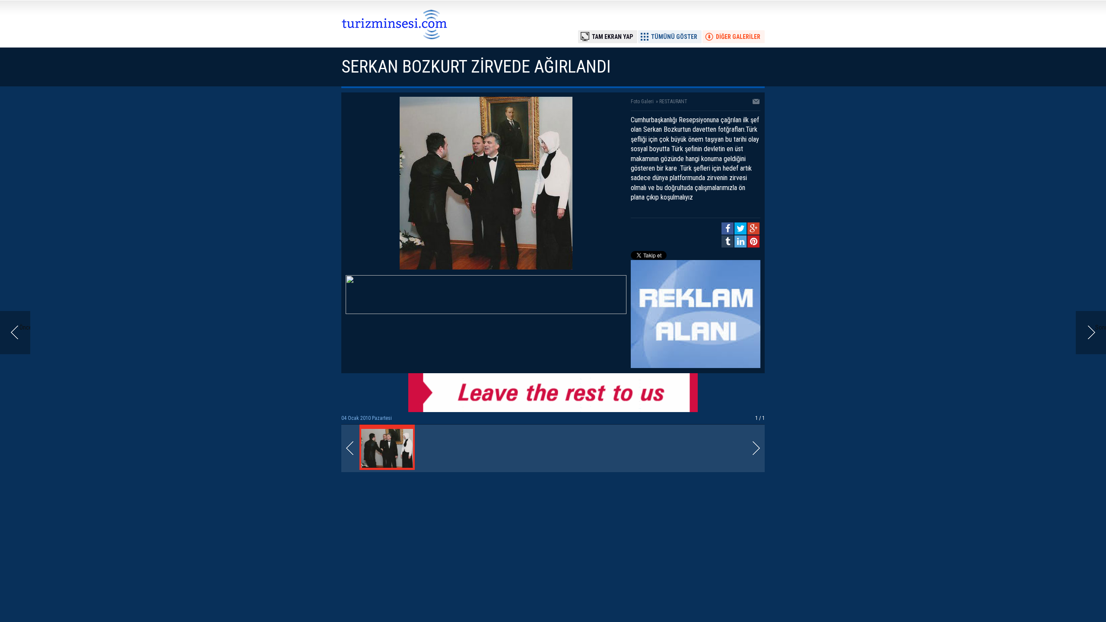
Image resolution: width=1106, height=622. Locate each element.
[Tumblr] (727, 241)
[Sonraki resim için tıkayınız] (486, 267)
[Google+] (753, 228)
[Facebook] (727, 228)
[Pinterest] (753, 241)
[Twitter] (740, 228)
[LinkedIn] (740, 241)
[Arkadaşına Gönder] (756, 102)
